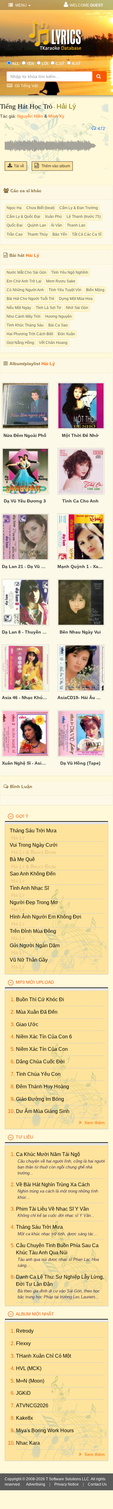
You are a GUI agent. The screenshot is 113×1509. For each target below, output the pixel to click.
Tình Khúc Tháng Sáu (25, 325)
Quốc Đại (15, 225)
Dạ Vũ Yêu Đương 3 (25, 500)
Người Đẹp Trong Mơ (34, 902)
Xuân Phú (53, 216)
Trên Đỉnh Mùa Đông (33, 931)
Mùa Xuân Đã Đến (36, 1012)
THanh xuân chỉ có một (43, 1356)
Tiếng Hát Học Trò (26, 106)
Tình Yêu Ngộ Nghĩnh (69, 272)
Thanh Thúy (37, 234)
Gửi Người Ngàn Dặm (35, 945)
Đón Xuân (66, 334)
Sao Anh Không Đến (33, 873)
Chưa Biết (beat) (40, 208)
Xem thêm (94, 1122)
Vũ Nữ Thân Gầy (29, 960)
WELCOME (86, 5)
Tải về (19, 166)
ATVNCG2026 (32, 1405)
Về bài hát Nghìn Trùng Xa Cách (53, 1184)
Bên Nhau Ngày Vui (80, 632)
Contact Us (97, 1484)
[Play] (11, 128)
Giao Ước (27, 1024)
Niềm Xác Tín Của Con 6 (44, 1036)
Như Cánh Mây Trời (23, 316)
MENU (21, 5)
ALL (15, 63)
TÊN (30, 63)
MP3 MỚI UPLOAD (35, 982)
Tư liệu (24, 1136)
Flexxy (23, 1343)
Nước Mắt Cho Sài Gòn (26, 272)
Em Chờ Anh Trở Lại (24, 281)
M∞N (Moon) (30, 1381)
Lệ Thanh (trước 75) (84, 216)
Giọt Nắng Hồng (20, 343)
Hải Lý (66, 106)
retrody (25, 1331)
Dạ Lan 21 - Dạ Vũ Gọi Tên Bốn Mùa (25, 566)
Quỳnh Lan (36, 225)
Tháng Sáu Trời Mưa (33, 830)
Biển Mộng (95, 290)
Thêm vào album (55, 166)
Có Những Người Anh (25, 290)
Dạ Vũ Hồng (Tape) (80, 763)
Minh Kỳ (56, 116)
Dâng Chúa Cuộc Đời (40, 1061)
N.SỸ (76, 63)
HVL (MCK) (28, 1368)
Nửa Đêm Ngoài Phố (24, 435)
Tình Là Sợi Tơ (48, 308)
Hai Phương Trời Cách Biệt (30, 334)
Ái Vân (56, 225)
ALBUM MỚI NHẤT (35, 1313)
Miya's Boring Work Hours (45, 1430)
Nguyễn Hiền (30, 116)
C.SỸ (60, 63)
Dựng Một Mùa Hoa (76, 298)
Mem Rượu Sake (60, 281)
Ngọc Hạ (14, 208)
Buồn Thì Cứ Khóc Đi (40, 999)
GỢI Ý (22, 816)
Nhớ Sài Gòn (77, 308)
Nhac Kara (28, 1443)
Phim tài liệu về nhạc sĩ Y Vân (52, 1209)
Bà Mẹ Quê (22, 859)
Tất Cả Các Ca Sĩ (86, 234)
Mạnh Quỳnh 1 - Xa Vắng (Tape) (80, 566)
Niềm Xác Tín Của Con (42, 1049)
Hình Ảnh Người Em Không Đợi (45, 916)
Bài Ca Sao (58, 325)
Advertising (35, 1484)
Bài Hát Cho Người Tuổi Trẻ (30, 298)
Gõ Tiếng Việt (26, 86)
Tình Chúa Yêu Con (38, 1074)
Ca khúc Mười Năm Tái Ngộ (48, 1154)
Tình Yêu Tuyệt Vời (65, 290)
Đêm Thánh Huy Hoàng (42, 1086)
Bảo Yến (59, 234)
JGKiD (23, 1393)
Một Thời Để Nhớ (80, 435)
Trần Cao (15, 234)
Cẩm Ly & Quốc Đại (23, 216)
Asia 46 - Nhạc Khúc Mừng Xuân (25, 697)
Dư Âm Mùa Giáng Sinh (42, 1111)
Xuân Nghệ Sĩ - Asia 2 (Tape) (25, 763)
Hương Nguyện (58, 316)
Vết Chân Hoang (53, 343)
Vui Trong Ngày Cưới (33, 845)
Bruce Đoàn (43, 852)
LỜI (45, 63)
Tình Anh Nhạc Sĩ (29, 888)
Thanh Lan (76, 225)
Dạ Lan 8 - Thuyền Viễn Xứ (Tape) (25, 632)
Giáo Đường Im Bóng (40, 1099)
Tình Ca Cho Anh (80, 500)
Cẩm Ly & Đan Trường (78, 208)
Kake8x (24, 1418)
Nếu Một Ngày (19, 308)
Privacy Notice (66, 1484)
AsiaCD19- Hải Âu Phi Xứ (80, 697)
